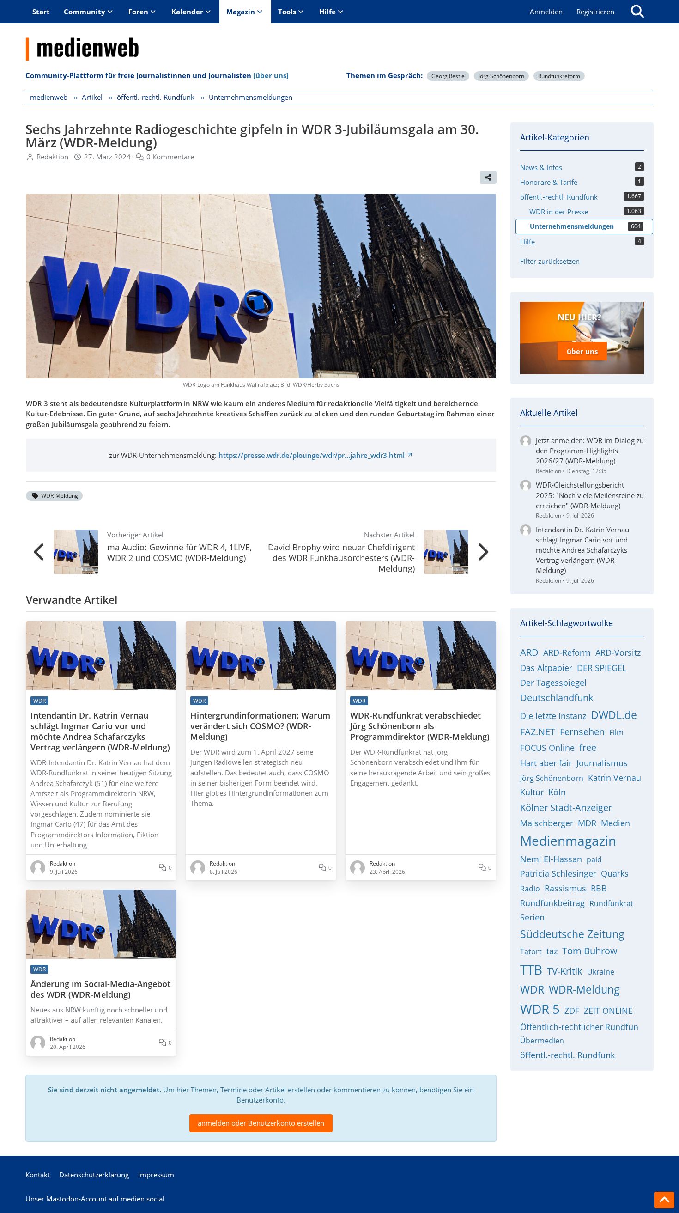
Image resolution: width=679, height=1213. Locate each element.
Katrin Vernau (614, 777)
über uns (582, 351)
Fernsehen (582, 731)
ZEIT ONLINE (608, 1010)
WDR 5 (540, 1009)
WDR (532, 989)
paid (594, 859)
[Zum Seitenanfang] (664, 1200)
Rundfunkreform (559, 76)
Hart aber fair (546, 762)
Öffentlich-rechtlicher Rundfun (579, 1026)
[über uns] (271, 75)
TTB (531, 969)
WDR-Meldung (59, 496)
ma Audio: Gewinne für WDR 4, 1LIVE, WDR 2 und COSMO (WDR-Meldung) (179, 552)
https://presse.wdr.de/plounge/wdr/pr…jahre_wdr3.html (311, 455)
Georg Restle (448, 76)
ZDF (571, 1010)
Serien (532, 917)
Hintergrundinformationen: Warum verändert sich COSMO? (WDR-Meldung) (260, 726)
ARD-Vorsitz (618, 652)
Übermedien (542, 1041)
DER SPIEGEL (601, 667)
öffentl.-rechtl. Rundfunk (567, 1055)
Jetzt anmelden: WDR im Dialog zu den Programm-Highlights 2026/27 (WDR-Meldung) (590, 450)
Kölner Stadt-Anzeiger (566, 807)
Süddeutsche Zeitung (572, 934)
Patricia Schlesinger (558, 873)
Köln (557, 792)
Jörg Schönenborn (501, 76)
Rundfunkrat (611, 903)
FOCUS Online (547, 747)
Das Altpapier (546, 667)
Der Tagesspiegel (553, 682)
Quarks (615, 873)
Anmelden (546, 11)
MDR (587, 823)
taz (552, 951)
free (587, 747)
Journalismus (602, 762)
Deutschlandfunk (557, 697)
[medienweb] (339, 42)
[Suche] (637, 11)
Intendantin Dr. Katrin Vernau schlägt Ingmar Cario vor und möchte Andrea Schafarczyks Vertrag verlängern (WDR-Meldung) (100, 731)
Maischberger (546, 823)
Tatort (531, 951)
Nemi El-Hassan (551, 859)
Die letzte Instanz (553, 715)
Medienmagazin (568, 840)
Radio (530, 889)
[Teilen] (488, 177)
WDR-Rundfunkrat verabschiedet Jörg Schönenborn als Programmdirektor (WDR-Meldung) (420, 726)
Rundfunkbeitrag (552, 902)
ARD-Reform (567, 652)
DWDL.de (614, 714)
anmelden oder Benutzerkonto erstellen (261, 1123)
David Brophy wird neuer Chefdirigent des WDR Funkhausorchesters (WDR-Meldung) (341, 558)
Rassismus (565, 888)
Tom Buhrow (590, 951)
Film (616, 732)
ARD (529, 652)
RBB (599, 888)
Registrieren (595, 11)
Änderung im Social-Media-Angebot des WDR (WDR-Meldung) (100, 989)
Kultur (532, 792)
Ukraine (600, 972)
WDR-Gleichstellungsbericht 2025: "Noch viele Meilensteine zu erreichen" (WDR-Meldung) (590, 495)
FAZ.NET (537, 731)
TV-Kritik (564, 971)
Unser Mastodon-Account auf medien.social (94, 1198)
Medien (615, 823)
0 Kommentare (170, 156)
